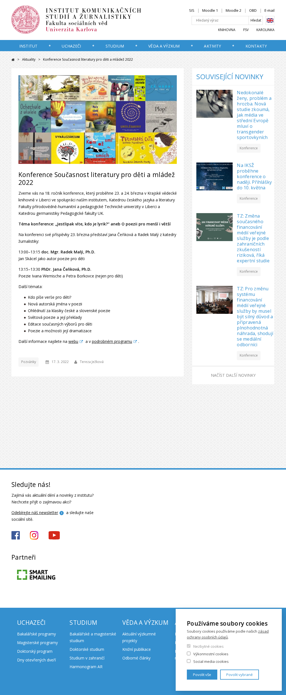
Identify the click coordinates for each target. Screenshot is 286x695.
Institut (28, 46)
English (270, 20)
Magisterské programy (37, 642)
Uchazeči (71, 46)
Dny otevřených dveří (36, 660)
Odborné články (136, 658)
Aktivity (212, 46)
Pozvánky (28, 361)
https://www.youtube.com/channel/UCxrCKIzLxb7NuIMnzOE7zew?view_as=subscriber (54, 535)
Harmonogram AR (86, 666)
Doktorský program (35, 651)
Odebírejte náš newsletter (34, 512)
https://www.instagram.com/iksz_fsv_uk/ (34, 535)
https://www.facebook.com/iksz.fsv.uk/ (15, 535)
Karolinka (265, 29)
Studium (115, 46)
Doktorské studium (87, 649)
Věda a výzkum (164, 46)
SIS (191, 10)
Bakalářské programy (36, 634)
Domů (13, 59)
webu (73, 341)
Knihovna (226, 29)
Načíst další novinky (233, 375)
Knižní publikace (136, 649)
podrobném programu (112, 341)
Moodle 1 (210, 10)
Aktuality (28, 59)
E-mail (269, 10)
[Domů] (88, 20)
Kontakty (256, 46)
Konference (249, 148)
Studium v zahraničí (87, 658)
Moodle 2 (233, 10)
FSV (246, 29)
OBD (253, 10)
